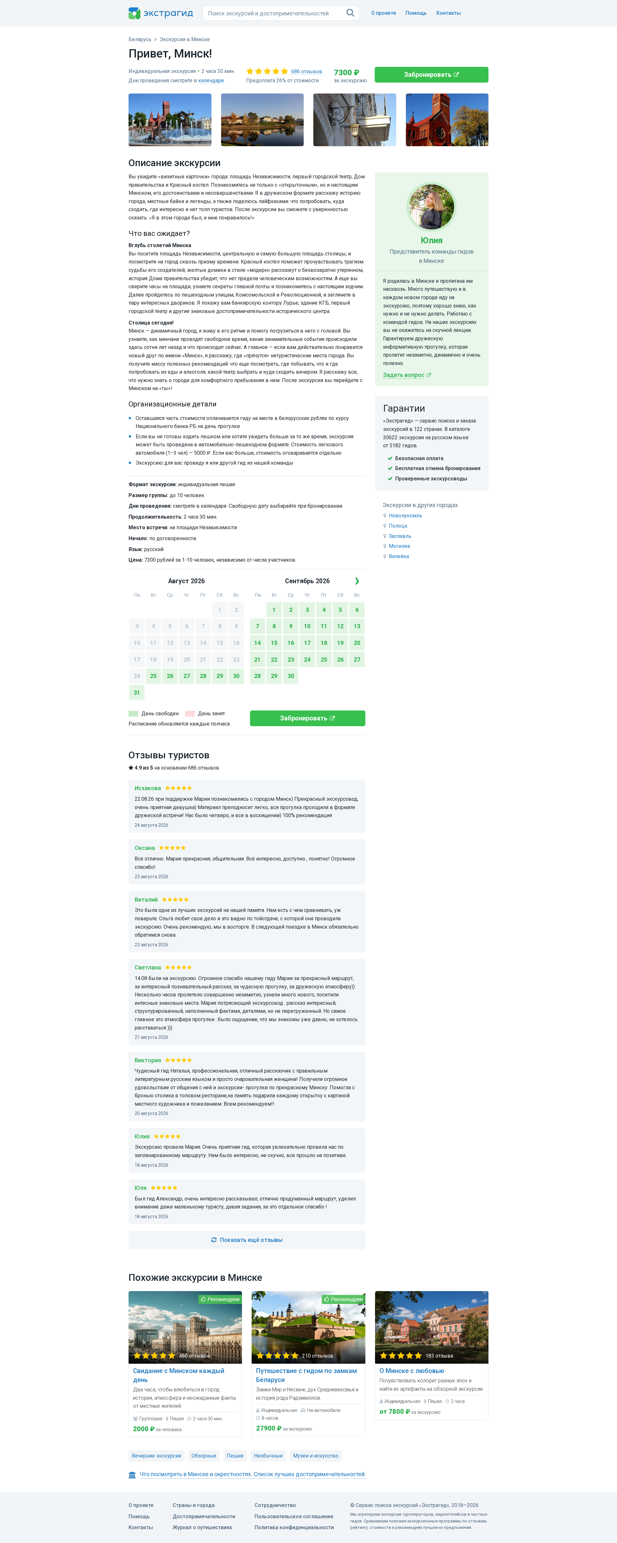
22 (220, 659)
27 (186, 676)
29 (220, 676)
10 (137, 642)
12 (170, 642)
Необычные (268, 1456)
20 (186, 659)
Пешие (235, 1456)
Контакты (448, 13)
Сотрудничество (275, 1505)
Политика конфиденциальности (294, 1527)
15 (220, 642)
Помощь (416, 13)
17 (137, 659)
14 (203, 642)
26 (170, 676)
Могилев (399, 546)
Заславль (400, 536)
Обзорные (204, 1456)
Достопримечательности (204, 1516)
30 (236, 676)
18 (153, 659)
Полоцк (398, 526)
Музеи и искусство (315, 1456)
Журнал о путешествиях (202, 1527)
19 (170, 659)
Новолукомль (405, 516)
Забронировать (428, 74)
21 (203, 659)
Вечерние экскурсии (156, 1456)
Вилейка (399, 556)
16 (236, 642)
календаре (211, 80)
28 (203, 676)
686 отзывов (306, 71)
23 (236, 659)
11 (153, 642)
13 (186, 642)
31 (137, 692)
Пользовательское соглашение (294, 1516)
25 (153, 676)
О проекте (383, 13)
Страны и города (194, 1505)
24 (137, 676)
